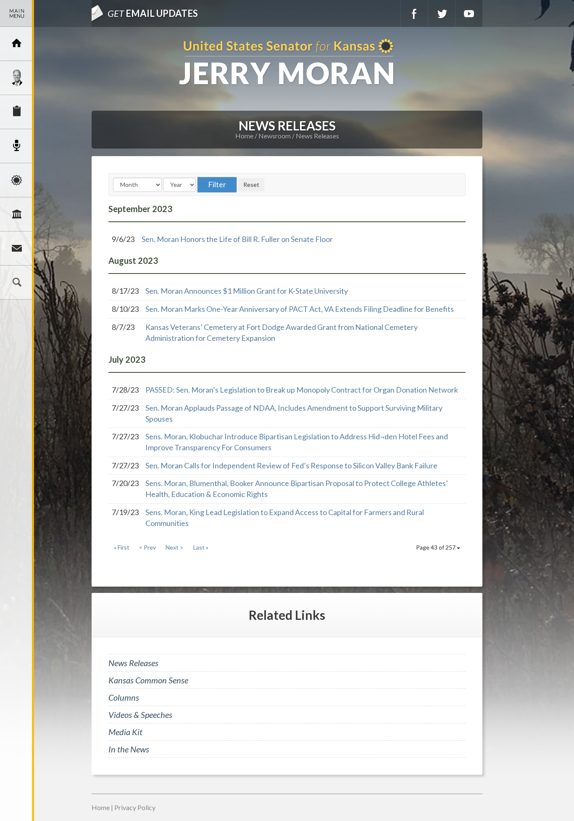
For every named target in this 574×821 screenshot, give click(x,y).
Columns (123, 697)
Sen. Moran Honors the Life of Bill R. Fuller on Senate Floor (237, 239)
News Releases (317, 136)
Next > (175, 547)
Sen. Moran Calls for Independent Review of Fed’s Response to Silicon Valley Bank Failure (291, 465)
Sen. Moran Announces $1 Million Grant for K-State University (246, 290)
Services (17, 112)
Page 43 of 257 (436, 547)
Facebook (414, 13)
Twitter (441, 13)
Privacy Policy (134, 807)
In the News (128, 749)
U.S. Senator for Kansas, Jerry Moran (287, 62)
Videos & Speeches (140, 714)
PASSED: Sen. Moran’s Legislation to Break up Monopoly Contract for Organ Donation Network (301, 389)
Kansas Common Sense (148, 680)
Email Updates (153, 13)
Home (244, 136)
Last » (200, 547)
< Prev (147, 547)
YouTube (469, 13)
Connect (17, 248)
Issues (17, 180)
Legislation (17, 214)
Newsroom (17, 146)
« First (121, 547)
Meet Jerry (17, 78)
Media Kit (125, 732)
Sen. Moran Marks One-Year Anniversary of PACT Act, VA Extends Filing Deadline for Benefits (299, 309)
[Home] (17, 44)
